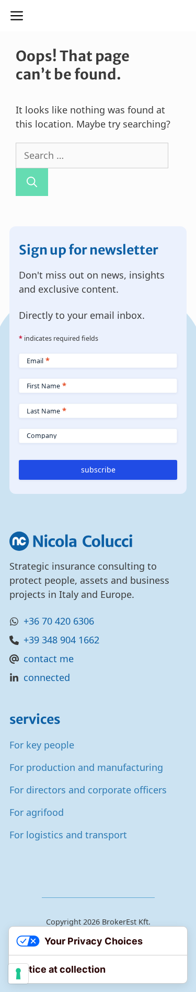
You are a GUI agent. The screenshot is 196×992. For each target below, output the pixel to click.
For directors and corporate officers (88, 789)
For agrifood (36, 812)
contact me (49, 658)
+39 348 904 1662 (61, 639)
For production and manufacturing (86, 767)
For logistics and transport (68, 834)
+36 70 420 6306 (59, 621)
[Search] (32, 181)
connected (47, 677)
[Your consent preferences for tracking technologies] (18, 974)
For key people (41, 745)
